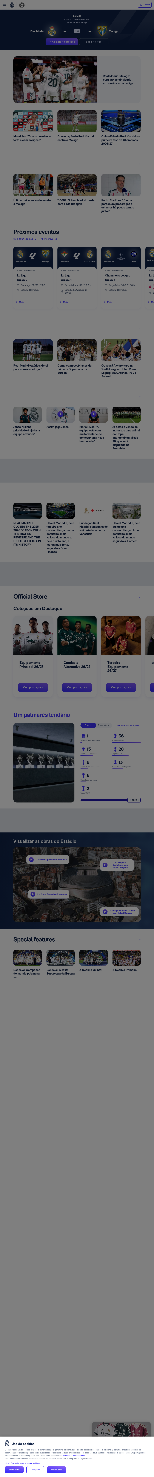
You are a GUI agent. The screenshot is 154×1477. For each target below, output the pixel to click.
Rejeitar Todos (56, 1470)
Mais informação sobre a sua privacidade (22, 1463)
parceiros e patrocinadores (74, 1456)
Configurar (35, 1470)
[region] (77, 1457)
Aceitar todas (14, 1470)
